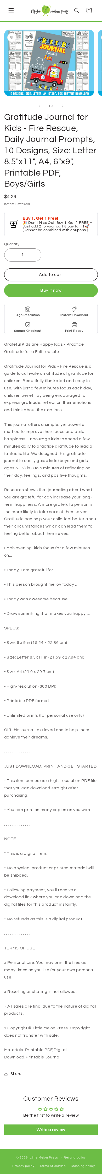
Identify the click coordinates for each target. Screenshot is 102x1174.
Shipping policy (83, 1166)
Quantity (11, 244)
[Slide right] (63, 106)
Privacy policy (23, 1166)
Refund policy (75, 1157)
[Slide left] (39, 106)
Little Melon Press (44, 1157)
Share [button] (15, 1074)
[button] (11, 10)
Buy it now (51, 290)
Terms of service (52, 1166)
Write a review (51, 1130)
